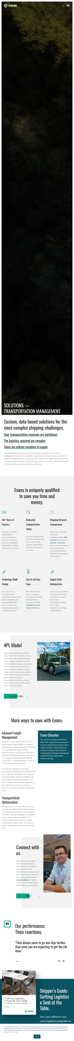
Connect (28, 896)
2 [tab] (20, 961)
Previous (60, 961)
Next (64, 961)
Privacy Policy (14, 1032)
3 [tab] (24, 961)
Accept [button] (37, 1036)
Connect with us (22, 880)
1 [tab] (17, 961)
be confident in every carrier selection (33, 605)
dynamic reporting (57, 543)
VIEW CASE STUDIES (16, 696)
